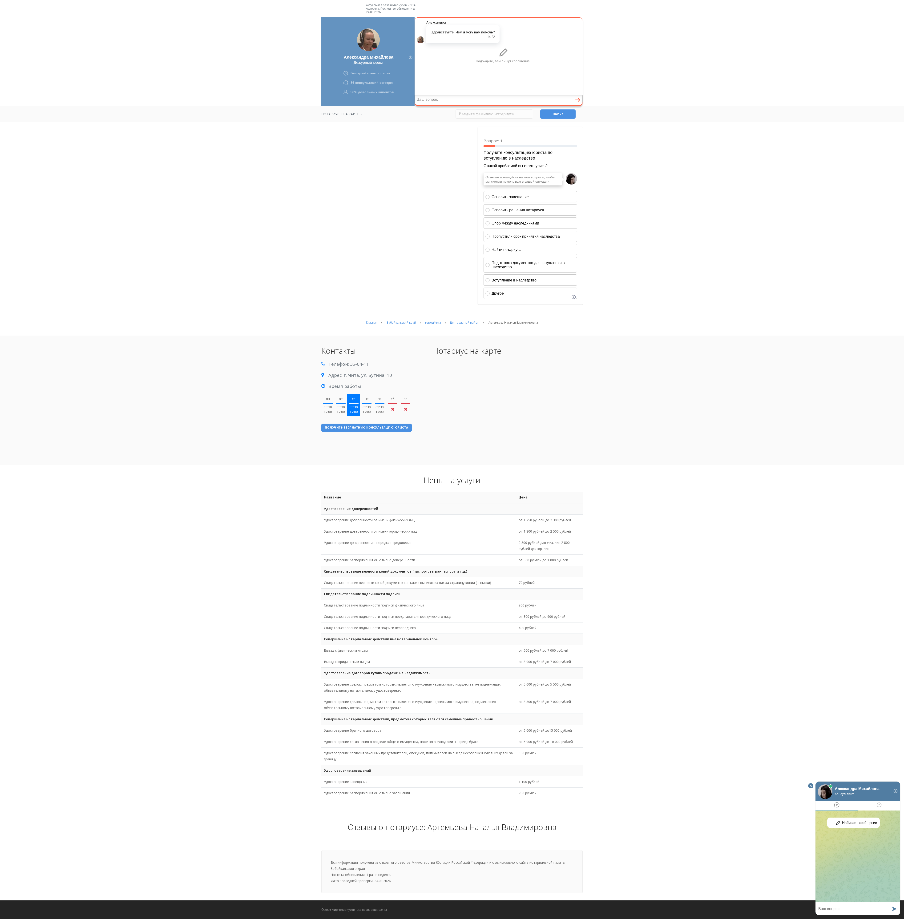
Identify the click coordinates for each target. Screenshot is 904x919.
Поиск (558, 114)
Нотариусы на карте (340, 114)
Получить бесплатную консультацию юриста (366, 427)
